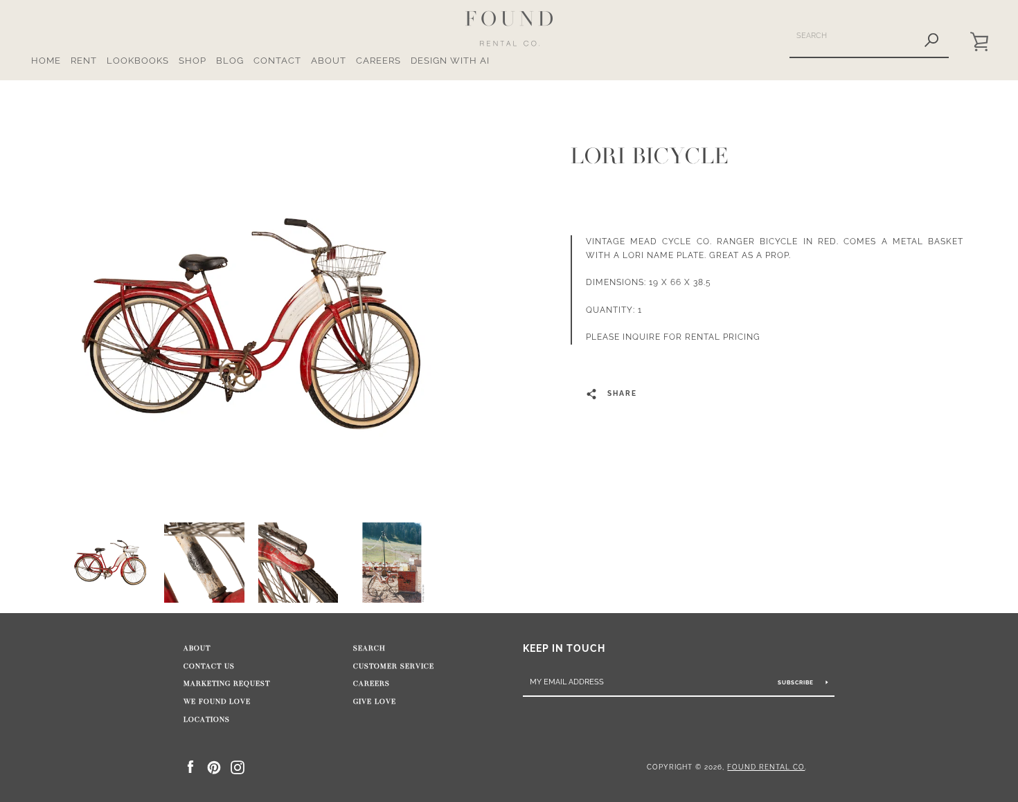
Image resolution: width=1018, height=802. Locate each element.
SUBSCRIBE (797, 682)
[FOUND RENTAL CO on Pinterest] (214, 766)
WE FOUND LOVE (217, 702)
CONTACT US (209, 666)
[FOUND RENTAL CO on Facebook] (190, 766)
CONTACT (277, 60)
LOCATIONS (207, 720)
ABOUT (328, 60)
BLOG (230, 60)
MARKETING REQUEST (227, 684)
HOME (46, 60)
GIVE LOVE (374, 702)
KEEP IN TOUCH (564, 648)
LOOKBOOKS (138, 60)
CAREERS (378, 60)
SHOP (192, 60)
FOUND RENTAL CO (766, 767)
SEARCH (369, 648)
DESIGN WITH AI (450, 60)
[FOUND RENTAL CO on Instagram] (237, 766)
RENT (84, 60)
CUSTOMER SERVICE (393, 666)
